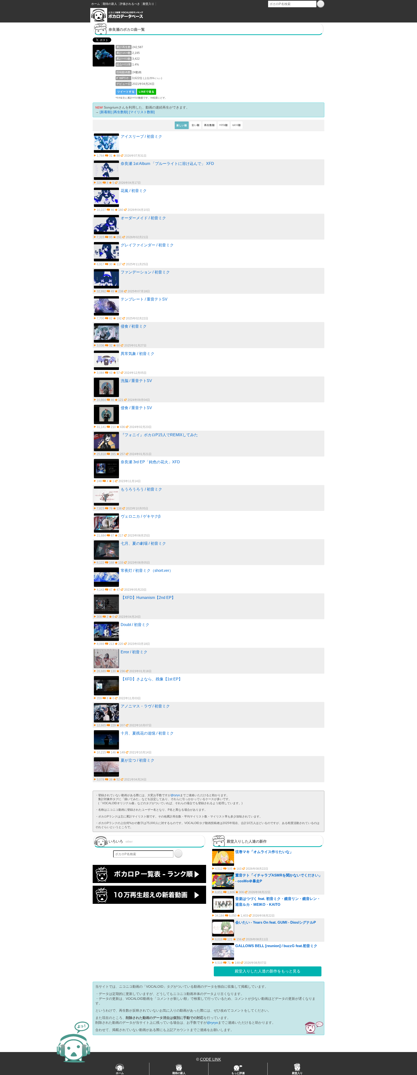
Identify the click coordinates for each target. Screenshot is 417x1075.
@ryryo (175, 795)
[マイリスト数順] (142, 112)
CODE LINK (210, 1059)
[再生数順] (120, 112)
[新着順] (106, 112)
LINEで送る (146, 91)
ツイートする (126, 91)
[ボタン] (320, 4)
